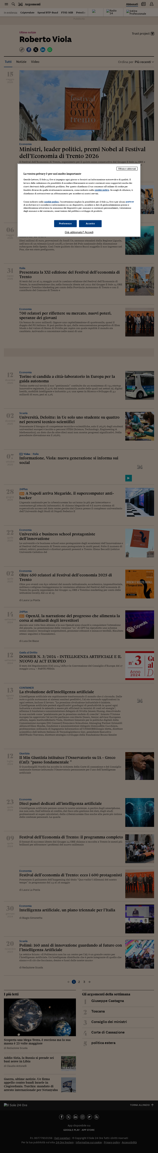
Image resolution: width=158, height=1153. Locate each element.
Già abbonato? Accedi (79, 232)
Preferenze (65, 223)
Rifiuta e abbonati (127, 168)
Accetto (90, 223)
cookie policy (102, 190)
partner (130, 201)
